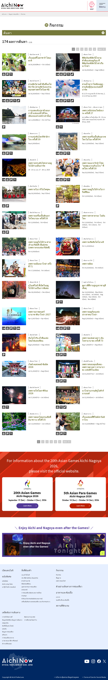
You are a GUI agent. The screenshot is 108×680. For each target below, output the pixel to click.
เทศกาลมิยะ (87, 263)
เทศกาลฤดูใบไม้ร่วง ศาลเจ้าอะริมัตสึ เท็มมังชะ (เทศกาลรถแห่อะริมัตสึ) (39, 244)
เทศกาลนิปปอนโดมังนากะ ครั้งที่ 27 (93, 112)
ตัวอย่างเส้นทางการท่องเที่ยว (69, 586)
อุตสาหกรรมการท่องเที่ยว (29, 587)
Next (100, 49)
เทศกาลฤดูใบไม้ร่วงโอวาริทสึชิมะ (93, 191)
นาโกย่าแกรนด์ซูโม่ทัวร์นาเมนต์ (93, 392)
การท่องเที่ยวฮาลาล (8, 638)
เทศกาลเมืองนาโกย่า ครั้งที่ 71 (39, 265)
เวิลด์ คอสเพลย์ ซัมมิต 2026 (38, 365)
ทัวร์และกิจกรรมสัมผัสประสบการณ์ (32, 599)
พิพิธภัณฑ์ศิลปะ (26, 584)
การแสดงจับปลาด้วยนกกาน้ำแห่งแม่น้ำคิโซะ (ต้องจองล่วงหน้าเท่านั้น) (39, 113)
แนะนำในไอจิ (26, 575)
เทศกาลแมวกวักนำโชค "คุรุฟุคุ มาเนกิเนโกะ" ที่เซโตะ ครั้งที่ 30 (93, 165)
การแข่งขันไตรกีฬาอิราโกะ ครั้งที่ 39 (39, 138)
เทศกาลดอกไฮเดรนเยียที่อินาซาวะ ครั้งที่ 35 (39, 418)
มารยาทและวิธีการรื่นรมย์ (10, 641)
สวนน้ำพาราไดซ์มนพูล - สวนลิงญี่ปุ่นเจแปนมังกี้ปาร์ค (93, 86)
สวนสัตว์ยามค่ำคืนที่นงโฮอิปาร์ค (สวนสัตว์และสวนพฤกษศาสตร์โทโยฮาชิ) (39, 86)
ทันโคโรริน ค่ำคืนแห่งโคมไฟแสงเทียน (38, 339)
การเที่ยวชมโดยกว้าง (30, 620)
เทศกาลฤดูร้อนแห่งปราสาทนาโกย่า (91, 313)
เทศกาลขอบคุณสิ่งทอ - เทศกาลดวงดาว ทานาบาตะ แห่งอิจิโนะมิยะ (93, 367)
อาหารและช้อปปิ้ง (64, 592)
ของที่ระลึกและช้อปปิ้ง (62, 600)
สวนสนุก (24, 596)
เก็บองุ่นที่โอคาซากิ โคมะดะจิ (39, 59)
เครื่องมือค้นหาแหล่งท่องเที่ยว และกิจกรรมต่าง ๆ (36, 601)
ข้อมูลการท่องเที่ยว (14, 14)
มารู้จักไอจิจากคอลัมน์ (9, 587)
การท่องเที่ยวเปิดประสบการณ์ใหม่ (31, 593)
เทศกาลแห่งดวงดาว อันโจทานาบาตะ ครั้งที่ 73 (93, 339)
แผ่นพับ (4, 629)
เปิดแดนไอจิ (7, 570)
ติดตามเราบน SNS (29, 617)
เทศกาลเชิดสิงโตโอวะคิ (93, 241)
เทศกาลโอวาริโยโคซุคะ (39, 189)
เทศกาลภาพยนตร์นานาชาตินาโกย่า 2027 (39, 313)
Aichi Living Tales (7, 584)
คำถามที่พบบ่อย (7, 643)
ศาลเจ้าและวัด (26, 581)
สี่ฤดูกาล (58, 578)
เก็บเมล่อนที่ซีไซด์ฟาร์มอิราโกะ (93, 418)
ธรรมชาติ (24, 590)
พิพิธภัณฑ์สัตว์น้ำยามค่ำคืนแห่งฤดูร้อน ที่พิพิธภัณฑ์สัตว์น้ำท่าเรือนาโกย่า (92, 61)
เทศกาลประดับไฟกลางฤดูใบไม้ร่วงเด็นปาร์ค (40, 164)
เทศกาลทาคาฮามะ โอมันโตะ (93, 217)
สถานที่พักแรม (62, 605)
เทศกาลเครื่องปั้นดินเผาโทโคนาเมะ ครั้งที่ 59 (39, 217)
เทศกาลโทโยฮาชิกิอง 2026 (38, 392)
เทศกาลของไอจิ (60, 581)
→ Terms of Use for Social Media (94, 677)
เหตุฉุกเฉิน (5, 623)
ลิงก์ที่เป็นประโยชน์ (7, 626)
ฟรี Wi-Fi (4, 635)
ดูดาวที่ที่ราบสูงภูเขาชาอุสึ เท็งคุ (94, 287)
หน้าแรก (4, 14)
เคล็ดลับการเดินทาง (11, 612)
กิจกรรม (59, 570)
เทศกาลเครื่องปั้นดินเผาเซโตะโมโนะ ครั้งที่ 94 (94, 138)
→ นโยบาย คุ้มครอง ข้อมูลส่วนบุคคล (66, 677)
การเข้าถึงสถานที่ (7, 617)
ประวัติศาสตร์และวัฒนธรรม (30, 578)
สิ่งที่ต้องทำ (26, 570)
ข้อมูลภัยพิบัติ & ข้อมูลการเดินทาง (12, 620)
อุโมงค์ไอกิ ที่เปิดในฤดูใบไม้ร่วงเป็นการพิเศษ (38, 287)
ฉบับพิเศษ (6, 576)
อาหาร (58, 597)
